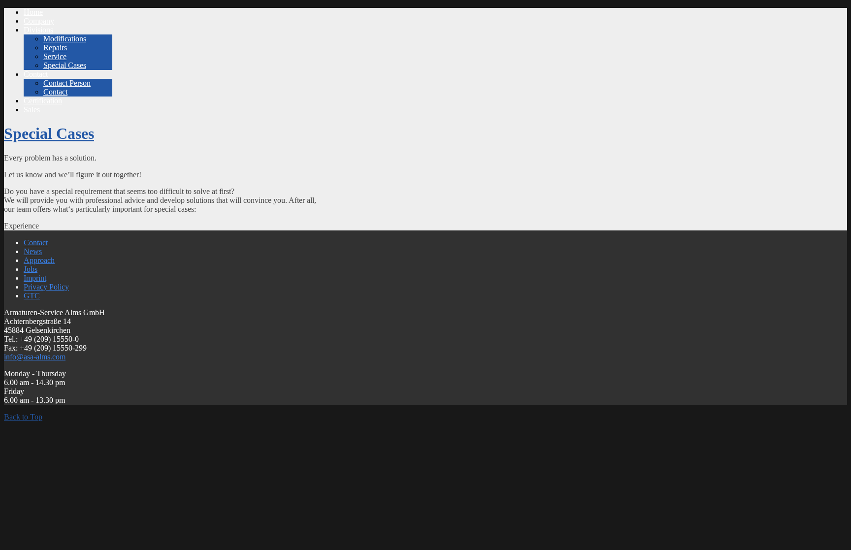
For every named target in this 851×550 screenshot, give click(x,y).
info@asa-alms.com (34, 357)
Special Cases (49, 133)
